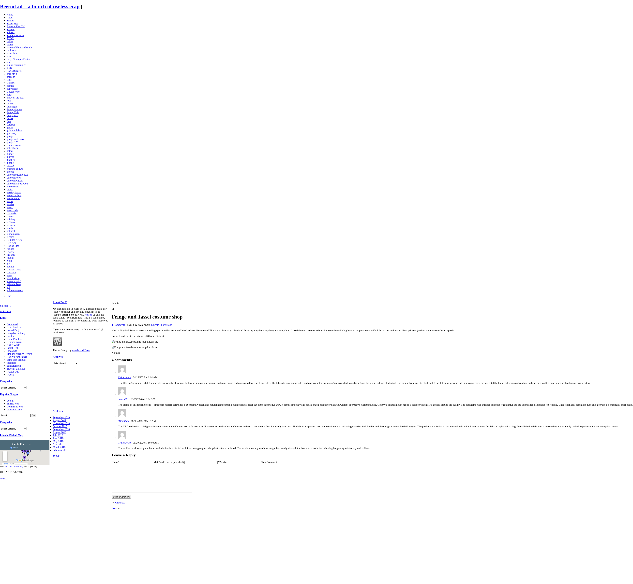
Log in (10, 400)
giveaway (12, 133)
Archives (58, 356)
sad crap (11, 254)
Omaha (10, 216)
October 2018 (60, 426)
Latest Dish (12, 348)
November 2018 (61, 423)
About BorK (60, 302)
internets (11, 159)
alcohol (10, 20)
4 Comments (118, 324)
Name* (115, 462)
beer (9, 56)
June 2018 (58, 438)
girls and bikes (14, 130)
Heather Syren (14, 342)
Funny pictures (14, 109)
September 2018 (61, 429)
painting (11, 219)
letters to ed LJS (15, 168)
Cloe (9, 79)
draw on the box (15, 97)
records (10, 237)
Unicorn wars (14, 269)
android (11, 29)
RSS (9, 295)
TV (8, 263)
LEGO (10, 165)
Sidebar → (5, 305)
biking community (16, 65)
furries (10, 118)
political (11, 231)
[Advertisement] (10, 533)
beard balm (12, 53)
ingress (10, 156)
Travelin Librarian (16, 368)
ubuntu (10, 266)
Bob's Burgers (14, 71)
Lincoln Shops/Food (17, 183)
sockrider (11, 362)
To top (56, 455)
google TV (12, 142)
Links (10, 189)
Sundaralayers (14, 365)
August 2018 (59, 432)
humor (10, 154)
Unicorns (11, 272)
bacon (10, 44)
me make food (14, 195)
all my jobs (12, 23)
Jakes (114, 508)
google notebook (15, 139)
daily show (12, 88)
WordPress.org (14, 409)
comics (10, 85)
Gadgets (11, 124)
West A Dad (13, 371)
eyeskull (11, 336)
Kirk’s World (13, 345)
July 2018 (58, 435)
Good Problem (14, 339)
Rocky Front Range (17, 356)
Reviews (11, 242)
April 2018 (58, 444)
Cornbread (12, 324)
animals (11, 32)
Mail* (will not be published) (169, 462)
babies (10, 41)
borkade (11, 76)
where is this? (14, 281)
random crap (13, 234)
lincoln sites (13, 186)
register (88, 314)
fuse (9, 121)
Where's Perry (14, 284)
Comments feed (15, 406)
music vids (12, 210)
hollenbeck (12, 148)
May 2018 (58, 441)
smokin (10, 257)
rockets (10, 248)
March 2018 (59, 447)
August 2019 (59, 420)
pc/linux (11, 222)
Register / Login (9, 394)
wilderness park (15, 290)
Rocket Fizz (13, 245)
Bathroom (12, 50)
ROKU (10, 251)
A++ (8, 311)
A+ (4, 311)
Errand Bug (13, 330)
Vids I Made (13, 278)
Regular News (14, 239)
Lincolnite (12, 350)
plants (10, 228)
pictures (11, 225)
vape (9, 275)
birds (9, 68)
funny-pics (12, 115)
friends (10, 103)
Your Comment (269, 462)
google (10, 136)
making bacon (14, 192)
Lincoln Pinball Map (11, 435)
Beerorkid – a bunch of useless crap (40, 6)
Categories (6, 381)
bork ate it (12, 73)
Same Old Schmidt (16, 359)
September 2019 (61, 417)
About (10, 17)
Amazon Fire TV (16, 26)
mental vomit (13, 198)
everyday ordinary (16, 333)
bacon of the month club (19, 47)
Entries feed (13, 403)
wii (8, 287)
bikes (9, 62)
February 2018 (60, 450)
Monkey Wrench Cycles (19, 353)
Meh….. (4, 478)
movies (10, 204)
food (9, 100)
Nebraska (11, 213)
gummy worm (14, 145)
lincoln (10, 171)
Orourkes (120, 502)
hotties (10, 151)
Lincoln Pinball (15, 180)
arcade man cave (15, 35)
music (10, 207)
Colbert (10, 82)
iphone (10, 162)
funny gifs (12, 106)
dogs (9, 94)
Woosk (10, 374)
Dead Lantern (14, 327)
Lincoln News (14, 177)
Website (222, 462)
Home (10, 14)
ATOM (10, 38)
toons (9, 260)
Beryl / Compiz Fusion (18, 59)
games (10, 127)
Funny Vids (13, 112)
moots (10, 201)
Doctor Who (13, 91)
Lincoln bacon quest (17, 174)
